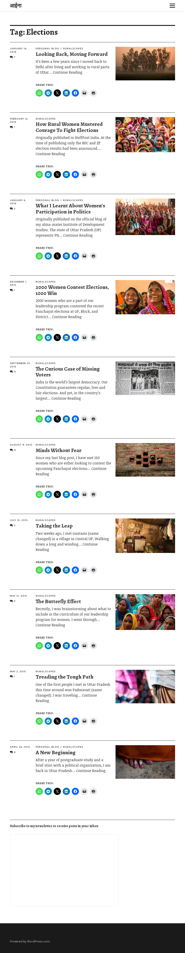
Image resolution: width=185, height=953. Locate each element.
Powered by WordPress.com (30, 941)
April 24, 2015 (20, 747)
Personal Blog (47, 48)
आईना (15, 5)
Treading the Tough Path (64, 676)
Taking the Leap (54, 525)
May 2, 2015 (18, 671)
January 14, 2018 (18, 50)
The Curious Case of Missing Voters (68, 371)
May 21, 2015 (18, 596)
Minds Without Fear (58, 450)
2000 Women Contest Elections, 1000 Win (72, 290)
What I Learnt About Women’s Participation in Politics (70, 208)
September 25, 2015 (20, 364)
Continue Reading (67, 72)
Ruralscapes (73, 48)
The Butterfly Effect (58, 601)
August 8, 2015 (21, 444)
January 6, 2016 (18, 201)
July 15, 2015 (19, 520)
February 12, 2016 (19, 120)
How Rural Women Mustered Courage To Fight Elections (69, 127)
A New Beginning (56, 752)
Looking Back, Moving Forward (72, 54)
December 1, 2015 (18, 283)
